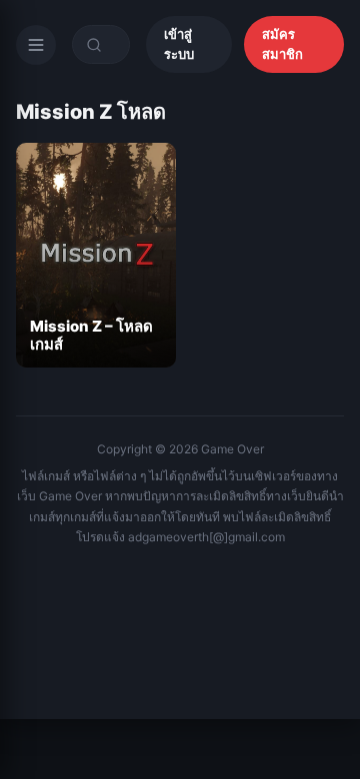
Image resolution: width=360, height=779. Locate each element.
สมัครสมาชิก (282, 44)
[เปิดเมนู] (36, 45)
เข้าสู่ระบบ (179, 44)
